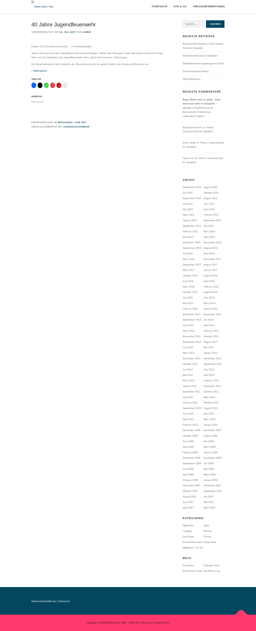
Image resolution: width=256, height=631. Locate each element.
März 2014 (189, 330)
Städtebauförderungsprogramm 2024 (203, 63)
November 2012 (212, 358)
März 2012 (189, 380)
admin (87, 32)
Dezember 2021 (212, 220)
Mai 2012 (188, 375)
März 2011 (209, 397)
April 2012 (209, 375)
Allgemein (188, 525)
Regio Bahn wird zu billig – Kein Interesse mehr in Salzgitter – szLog (202, 103)
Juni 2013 (188, 347)
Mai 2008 (209, 469)
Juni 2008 (188, 469)
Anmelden (188, 565)
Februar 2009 (190, 452)
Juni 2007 (188, 502)
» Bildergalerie (39, 70)
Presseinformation (193, 542)
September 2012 (213, 364)
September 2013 (192, 342)
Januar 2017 (211, 270)
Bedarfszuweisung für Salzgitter (200, 55)
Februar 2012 (211, 380)
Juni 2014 (188, 325)
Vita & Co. (180, 6)
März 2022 (189, 214)
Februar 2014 (211, 330)
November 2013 (191, 336)
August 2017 (211, 264)
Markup (208, 531)
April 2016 (209, 281)
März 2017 (189, 270)
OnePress (134, 622)
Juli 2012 (188, 369)
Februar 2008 (190, 480)
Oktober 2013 (211, 336)
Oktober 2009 (190, 435)
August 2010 (211, 408)
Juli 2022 (188, 203)
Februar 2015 (190, 308)
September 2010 (192, 408)
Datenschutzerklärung (43, 601)
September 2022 (192, 198)
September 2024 (192, 187)
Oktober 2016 (190, 275)
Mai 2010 (209, 413)
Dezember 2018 (191, 242)
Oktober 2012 (190, 364)
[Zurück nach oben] (241, 614)
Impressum (64, 601)
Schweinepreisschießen (196, 71)
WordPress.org (212, 570)
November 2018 (212, 242)
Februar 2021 (190, 231)
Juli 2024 (188, 192)
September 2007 (213, 491)
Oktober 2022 (211, 192)
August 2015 (211, 292)
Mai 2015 (188, 303)
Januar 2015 (211, 308)
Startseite (160, 6)
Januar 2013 (211, 352)
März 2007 (209, 507)
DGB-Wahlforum (192, 79)
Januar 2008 (211, 480)
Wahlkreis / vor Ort (72, 122)
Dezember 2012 (191, 358)
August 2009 (211, 435)
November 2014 (212, 314)
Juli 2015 (188, 297)
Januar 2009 (211, 452)
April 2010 (188, 419)
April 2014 (209, 325)
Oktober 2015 (190, 292)
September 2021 (192, 225)
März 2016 (189, 286)
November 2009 (212, 430)
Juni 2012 (209, 369)
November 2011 (191, 391)
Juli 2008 (209, 463)
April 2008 (188, 474)
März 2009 (209, 446)
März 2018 (189, 259)
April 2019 (209, 237)
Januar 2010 (211, 424)
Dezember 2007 (191, 485)
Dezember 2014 (191, 314)
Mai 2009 (209, 441)
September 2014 (192, 319)
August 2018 (211, 248)
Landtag (187, 531)
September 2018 (192, 248)
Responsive (210, 542)
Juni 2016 (188, 281)
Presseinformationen (209, 6)
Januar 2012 (190, 386)
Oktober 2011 (211, 391)
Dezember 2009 (191, 430)
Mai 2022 (188, 209)
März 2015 (209, 303)
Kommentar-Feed (192, 570)
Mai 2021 (209, 225)
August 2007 (190, 496)
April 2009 (188, 446)
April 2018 (209, 253)
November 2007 (212, 485)
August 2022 (211, 198)
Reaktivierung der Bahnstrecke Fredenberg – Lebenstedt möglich (198, 111)
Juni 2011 (188, 397)
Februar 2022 (211, 214)
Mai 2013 (209, 347)
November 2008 (212, 457)
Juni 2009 (188, 441)
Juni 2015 (209, 297)
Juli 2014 (209, 319)
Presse (207, 536)
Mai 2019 (188, 237)
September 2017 (192, 264)
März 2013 (189, 352)
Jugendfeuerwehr (76, 127)
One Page (188, 536)
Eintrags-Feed (211, 565)
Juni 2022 (209, 203)
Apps (206, 525)
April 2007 (188, 507)
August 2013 (211, 342)
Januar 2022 (190, 220)
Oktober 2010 (211, 402)
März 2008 (209, 474)
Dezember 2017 (212, 259)
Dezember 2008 (191, 457)
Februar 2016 (211, 286)
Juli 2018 (188, 253)
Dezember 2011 (212, 386)
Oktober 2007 (190, 491)
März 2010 (209, 419)
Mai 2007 (209, 502)
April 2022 (209, 209)
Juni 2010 (188, 413)
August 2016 (211, 275)
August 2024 (211, 187)
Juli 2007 (209, 496)
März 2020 (209, 231)
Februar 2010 (190, 424)
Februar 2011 (190, 402)
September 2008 (192, 463)
